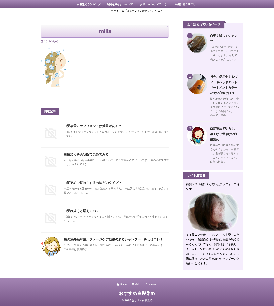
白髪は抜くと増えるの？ (81, 211)
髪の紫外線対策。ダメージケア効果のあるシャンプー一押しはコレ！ (113, 239)
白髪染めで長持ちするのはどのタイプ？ (93, 183)
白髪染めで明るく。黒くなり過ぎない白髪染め (223, 133)
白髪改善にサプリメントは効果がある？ (93, 126)
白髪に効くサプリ (185, 4)
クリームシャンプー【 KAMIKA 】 (153, 5)
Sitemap (152, 284)
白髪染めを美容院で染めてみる (86, 154)
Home (123, 284)
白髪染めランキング (88, 4)
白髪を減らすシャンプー (121, 4)
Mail (137, 284)
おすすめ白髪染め (137, 293)
